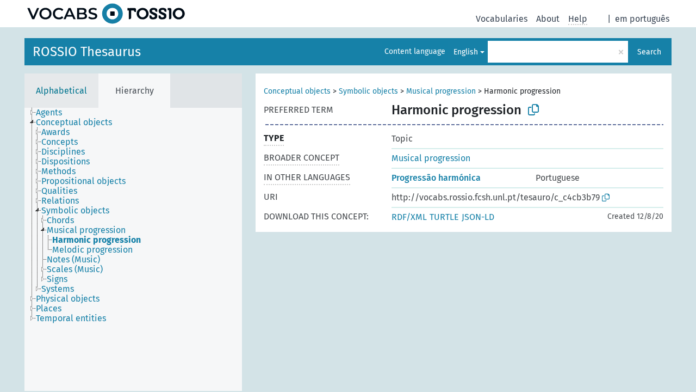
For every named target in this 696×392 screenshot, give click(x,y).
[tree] (133, 249)
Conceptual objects (297, 91)
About (548, 19)
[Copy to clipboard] (533, 110)
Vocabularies (501, 19)
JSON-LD (478, 217)
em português (642, 19)
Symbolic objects (368, 91)
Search (649, 52)
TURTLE (444, 217)
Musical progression (441, 91)
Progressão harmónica (436, 178)
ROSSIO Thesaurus (87, 51)
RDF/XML (409, 217)
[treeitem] (53, 113)
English (465, 52)
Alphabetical (61, 90)
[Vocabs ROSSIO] (106, 13)
